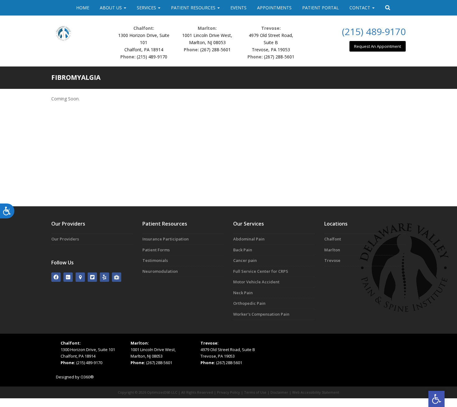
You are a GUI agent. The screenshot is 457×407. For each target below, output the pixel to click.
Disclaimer (279, 392)
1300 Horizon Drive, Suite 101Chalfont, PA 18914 (143, 42)
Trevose (332, 260)
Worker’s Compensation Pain (261, 314)
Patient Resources (194, 8)
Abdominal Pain (249, 239)
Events (238, 8)
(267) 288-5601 (215, 50)
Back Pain (242, 250)
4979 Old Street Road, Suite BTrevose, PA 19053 (271, 42)
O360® (87, 377)
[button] (436, 399)
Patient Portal (320, 8)
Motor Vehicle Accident (256, 282)
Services (147, 8)
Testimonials (155, 260)
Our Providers (65, 239)
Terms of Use (255, 392)
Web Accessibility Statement (315, 392)
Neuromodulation (160, 271)
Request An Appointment (377, 46)
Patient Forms (156, 250)
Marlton (332, 250)
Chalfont (332, 239)
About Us (111, 8)
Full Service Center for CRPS (260, 271)
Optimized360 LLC (162, 392)
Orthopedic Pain (249, 303)
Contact (360, 8)
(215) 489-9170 (152, 57)
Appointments (274, 8)
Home (82, 8)
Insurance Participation (165, 239)
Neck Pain (243, 292)
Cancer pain (245, 260)
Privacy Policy (228, 392)
